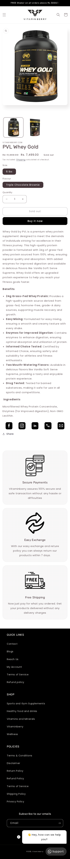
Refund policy (15, 682)
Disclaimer (13, 763)
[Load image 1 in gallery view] (13, 127)
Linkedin (35, 425)
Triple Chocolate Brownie (23, 185)
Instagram (22, 425)
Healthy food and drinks (22, 711)
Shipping (20, 159)
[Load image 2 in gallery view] (35, 127)
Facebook (9, 425)
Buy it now (35, 221)
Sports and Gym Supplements (26, 703)
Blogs (10, 651)
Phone (48, 425)
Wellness (12, 734)
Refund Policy (15, 778)
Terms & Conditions (19, 755)
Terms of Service (18, 674)
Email (61, 425)
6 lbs (9, 171)
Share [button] (10, 434)
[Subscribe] (59, 823)
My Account (14, 667)
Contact (12, 644)
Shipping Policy (16, 794)
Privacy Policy (15, 801)
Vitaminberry (15, 726)
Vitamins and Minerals (21, 719)
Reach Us (13, 659)
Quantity (7, 192)
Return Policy (15, 771)
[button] (4, 14)
